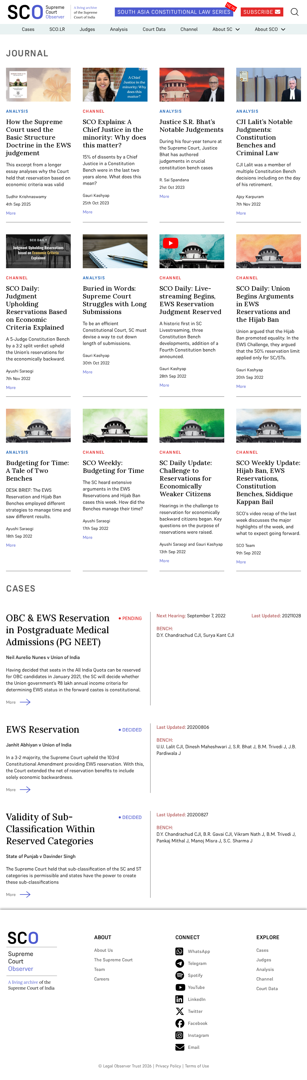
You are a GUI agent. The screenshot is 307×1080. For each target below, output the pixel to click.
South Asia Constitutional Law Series (174, 11)
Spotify (195, 975)
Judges (87, 29)
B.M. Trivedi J (272, 746)
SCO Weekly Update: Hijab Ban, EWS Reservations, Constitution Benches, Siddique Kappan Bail (268, 482)
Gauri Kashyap (96, 195)
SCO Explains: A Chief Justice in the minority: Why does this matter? (114, 133)
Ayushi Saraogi (19, 371)
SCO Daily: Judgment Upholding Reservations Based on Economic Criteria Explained (36, 307)
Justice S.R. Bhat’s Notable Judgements (191, 125)
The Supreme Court (113, 960)
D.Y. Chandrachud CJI (178, 635)
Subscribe (259, 11)
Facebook (197, 1023)
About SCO (266, 29)
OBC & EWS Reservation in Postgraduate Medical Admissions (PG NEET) (58, 630)
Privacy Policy (168, 1066)
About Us (103, 950)
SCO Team (245, 545)
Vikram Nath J (249, 834)
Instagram (198, 1035)
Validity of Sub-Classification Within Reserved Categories (50, 829)
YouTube (196, 987)
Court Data (154, 29)
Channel (189, 29)
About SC (222, 29)
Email (193, 1047)
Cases (28, 29)
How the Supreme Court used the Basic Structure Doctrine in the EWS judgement (38, 137)
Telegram (197, 963)
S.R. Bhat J (244, 746)
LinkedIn (197, 999)
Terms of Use (197, 1066)
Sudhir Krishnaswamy (26, 196)
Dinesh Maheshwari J (208, 746)
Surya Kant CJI (218, 635)
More (11, 213)
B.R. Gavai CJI (217, 834)
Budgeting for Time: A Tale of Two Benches (37, 470)
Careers (101, 979)
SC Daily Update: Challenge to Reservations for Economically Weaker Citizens (185, 478)
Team (99, 969)
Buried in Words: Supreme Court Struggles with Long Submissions (115, 300)
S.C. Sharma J (237, 841)
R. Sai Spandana (174, 179)
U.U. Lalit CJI (169, 746)
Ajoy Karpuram (250, 196)
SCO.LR (57, 29)
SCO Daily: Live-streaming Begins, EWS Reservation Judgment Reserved (190, 300)
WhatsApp (199, 951)
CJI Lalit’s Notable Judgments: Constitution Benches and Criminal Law (264, 137)
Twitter (195, 1011)
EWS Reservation (42, 729)
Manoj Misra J (206, 841)
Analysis (119, 29)
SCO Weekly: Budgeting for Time (113, 466)
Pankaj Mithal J (172, 841)
